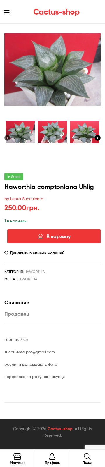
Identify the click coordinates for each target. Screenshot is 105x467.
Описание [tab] (16, 302)
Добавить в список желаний (37, 252)
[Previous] (7, 139)
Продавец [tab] (16, 313)
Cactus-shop (56, 12)
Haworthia (34, 271)
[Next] (98, 139)
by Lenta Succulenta (23, 198)
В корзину (58, 236)
